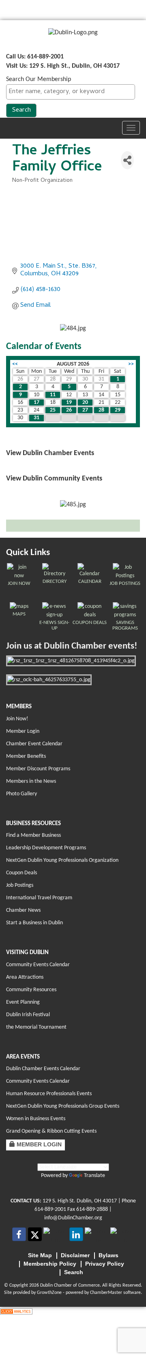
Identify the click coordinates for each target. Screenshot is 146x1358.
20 (85, 402)
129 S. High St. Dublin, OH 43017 (80, 1201)
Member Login (22, 731)
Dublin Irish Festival (28, 1015)
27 (85, 410)
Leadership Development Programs (46, 848)
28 (101, 410)
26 (69, 410)
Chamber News (23, 910)
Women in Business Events (35, 1119)
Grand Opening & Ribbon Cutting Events (51, 1131)
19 (69, 402)
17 (36, 402)
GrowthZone (49, 1292)
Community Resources (31, 990)
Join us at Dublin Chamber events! (71, 646)
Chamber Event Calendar (34, 744)
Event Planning (23, 1002)
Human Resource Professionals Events (49, 1094)
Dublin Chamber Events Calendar (43, 1069)
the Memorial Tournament (36, 1027)
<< (15, 364)
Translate (94, 1176)
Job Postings (19, 885)
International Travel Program (39, 898)
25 (53, 410)
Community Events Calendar (38, 965)
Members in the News (31, 781)
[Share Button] (127, 160)
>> (131, 364)
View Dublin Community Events (54, 478)
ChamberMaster (106, 1292)
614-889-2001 (50, 1209)
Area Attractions (24, 977)
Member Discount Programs (38, 769)
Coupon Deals (21, 873)
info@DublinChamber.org (73, 1218)
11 (53, 395)
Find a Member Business (33, 835)
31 (36, 418)
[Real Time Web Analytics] (16, 1311)
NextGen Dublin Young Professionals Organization (62, 860)
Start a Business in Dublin (34, 923)
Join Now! (17, 719)
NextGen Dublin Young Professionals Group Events (62, 1106)
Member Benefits (26, 756)
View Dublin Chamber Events (50, 453)
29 (117, 410)
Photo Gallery (21, 794)
